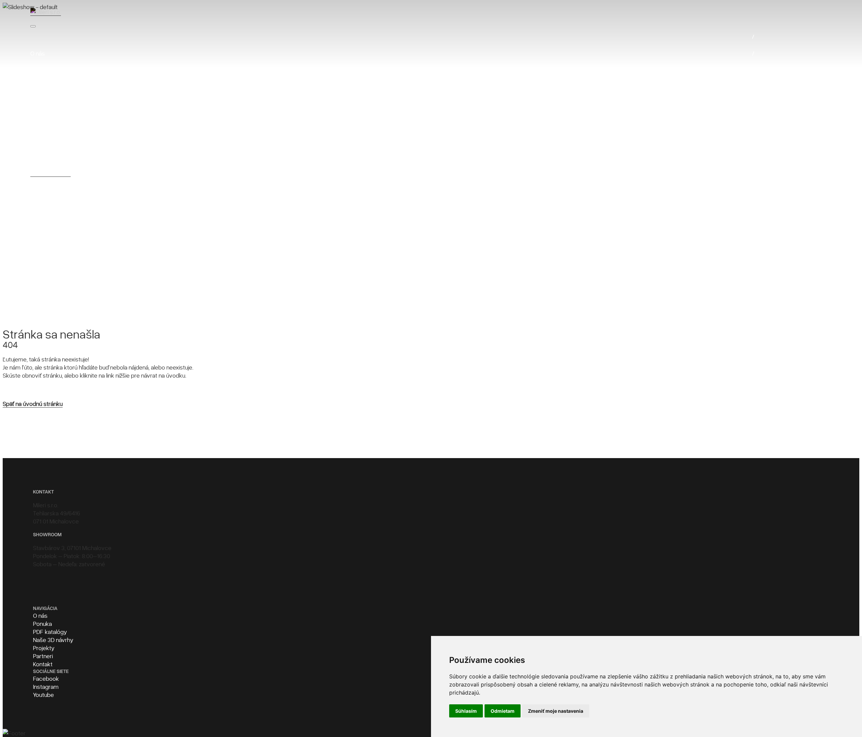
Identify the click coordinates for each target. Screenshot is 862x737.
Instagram (46, 686)
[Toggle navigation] (33, 26)
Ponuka (42, 623)
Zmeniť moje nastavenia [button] (555, 711)
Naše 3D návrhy (53, 639)
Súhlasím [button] (466, 711)
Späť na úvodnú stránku (33, 403)
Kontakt (43, 664)
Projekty (44, 647)
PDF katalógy (50, 631)
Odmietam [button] (503, 711)
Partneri (43, 656)
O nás (40, 615)
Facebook (46, 678)
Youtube (43, 694)
